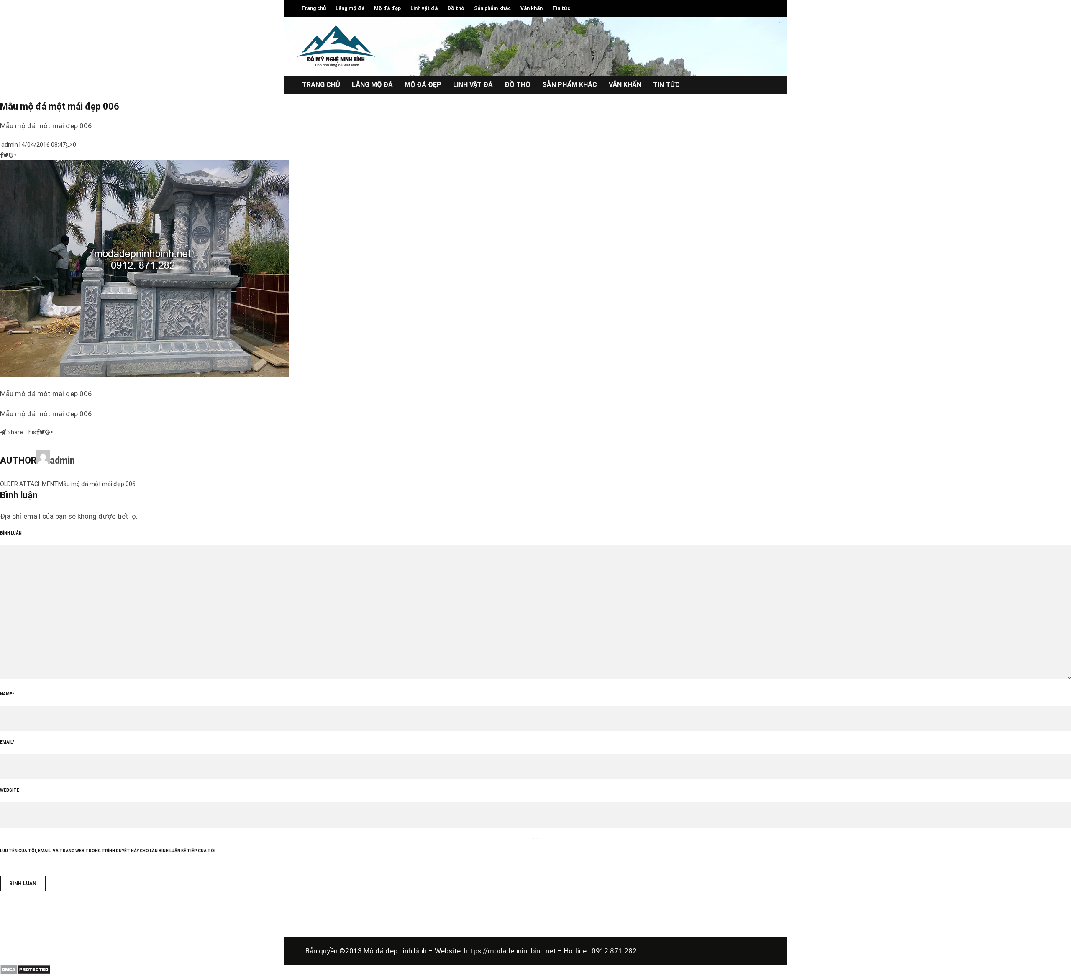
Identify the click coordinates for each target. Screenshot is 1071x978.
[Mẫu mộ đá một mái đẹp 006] (144, 375)
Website (9, 790)
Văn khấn (531, 8)
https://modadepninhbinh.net (511, 951)
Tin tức (561, 8)
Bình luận (11, 533)
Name (7, 694)
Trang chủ (313, 8)
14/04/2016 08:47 (42, 144)
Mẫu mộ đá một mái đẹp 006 (97, 484)
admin (9, 144)
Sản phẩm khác (492, 8)
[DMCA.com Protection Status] (25, 972)
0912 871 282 (614, 951)
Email (7, 742)
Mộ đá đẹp (387, 8)
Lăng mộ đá (350, 8)
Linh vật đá (424, 8)
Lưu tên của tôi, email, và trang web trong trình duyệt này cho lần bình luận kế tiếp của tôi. (108, 850)
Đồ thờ (455, 8)
